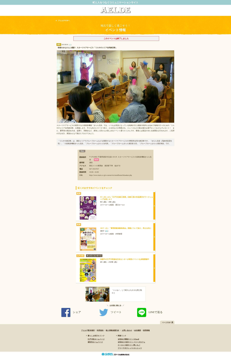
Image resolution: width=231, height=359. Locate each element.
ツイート (116, 312)
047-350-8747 (94, 169)
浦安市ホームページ (95, 342)
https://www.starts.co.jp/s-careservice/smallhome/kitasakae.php (110, 175)
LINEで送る (156, 312)
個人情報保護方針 (112, 330)
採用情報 (146, 330)
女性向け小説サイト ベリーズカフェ (131, 342)
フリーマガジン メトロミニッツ (130, 348)
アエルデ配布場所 (88, 330)
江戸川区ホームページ (96, 339)
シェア (77, 312)
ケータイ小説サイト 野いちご (129, 345)
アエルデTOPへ (64, 21)
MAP (96, 160)
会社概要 (137, 330)
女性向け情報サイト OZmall (128, 339)
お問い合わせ (127, 330)
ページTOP (166, 322)
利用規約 (100, 330)
